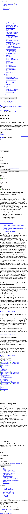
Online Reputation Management (11, 480)
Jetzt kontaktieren (4, 110)
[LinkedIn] (3, 512)
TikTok (5, 481)
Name (1, 157)
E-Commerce (6, 495)
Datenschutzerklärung (14, 168)
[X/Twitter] (5, 512)
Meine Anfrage (3, 461)
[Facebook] (1, 512)
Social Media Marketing (9, 471)
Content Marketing (7, 474)
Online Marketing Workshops (10, 478)
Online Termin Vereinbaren (6, 223)
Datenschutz (9, 513)
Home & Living (7, 491)
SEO (4, 469)
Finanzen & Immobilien (9, 494)
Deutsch (5, 101)
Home (1, 111)
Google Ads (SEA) (8, 470)
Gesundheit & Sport (8, 489)
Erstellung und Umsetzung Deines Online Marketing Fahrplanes (13, 226)
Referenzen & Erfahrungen (9, 231)
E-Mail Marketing (7, 477)
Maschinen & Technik (8, 492)
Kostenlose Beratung (16, 106)
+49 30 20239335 (6, 106)
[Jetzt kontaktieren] (7, 1)
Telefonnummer (4, 163)
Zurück (15, 111)
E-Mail (1, 160)
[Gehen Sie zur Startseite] (4, 1)
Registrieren (16, 509)
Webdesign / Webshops (9, 473)
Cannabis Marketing (8, 476)
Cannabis (5, 496)
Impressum (3, 513)
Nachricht (2, 166)
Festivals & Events (7, 488)
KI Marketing (6, 483)
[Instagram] (7, 512)
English (5, 102)
